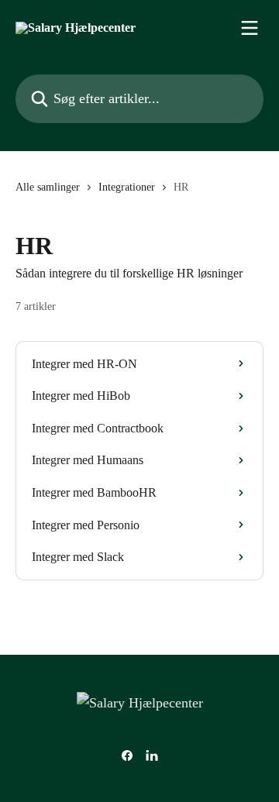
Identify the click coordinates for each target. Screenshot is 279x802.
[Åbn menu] (250, 28)
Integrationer (126, 187)
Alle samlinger (48, 187)
